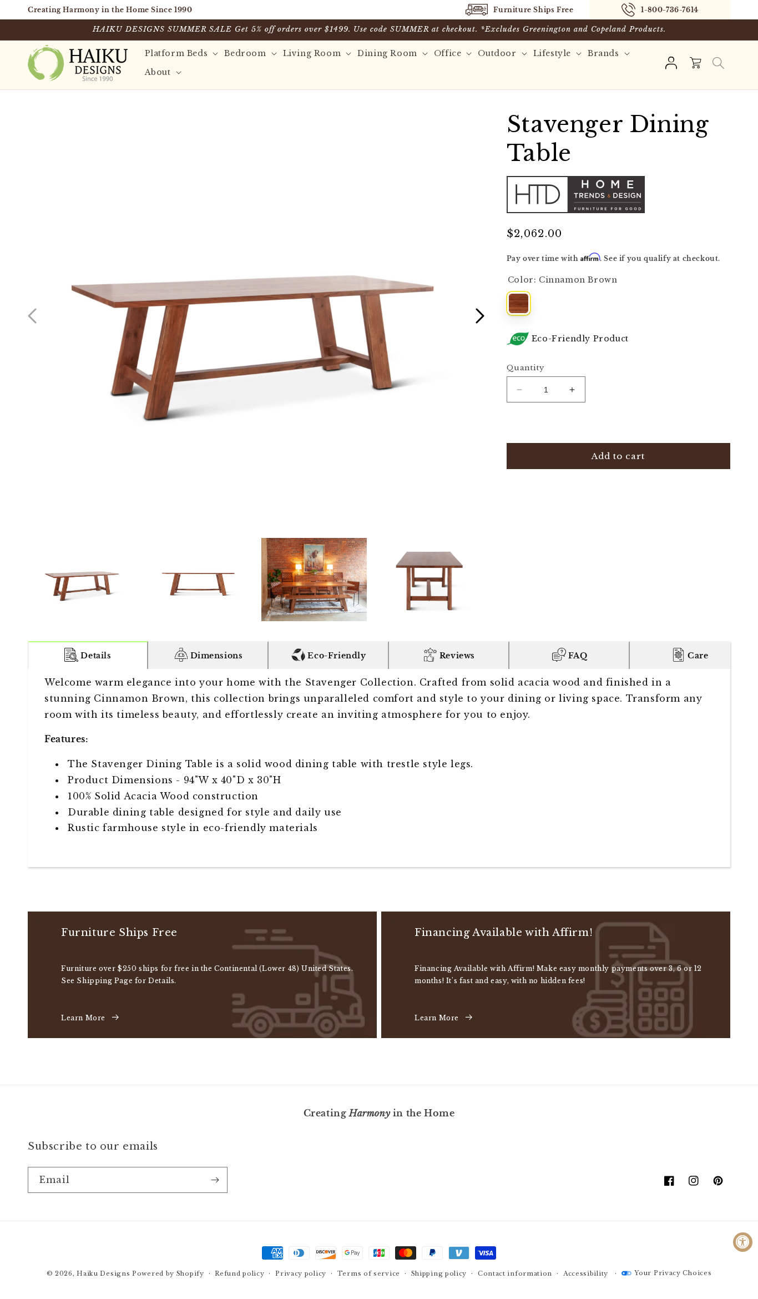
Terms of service (368, 1273)
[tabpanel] (379, 768)
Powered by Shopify (168, 1273)
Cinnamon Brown (518, 303)
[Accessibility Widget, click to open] (742, 1242)
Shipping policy (439, 1273)
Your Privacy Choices (672, 1273)
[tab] (88, 655)
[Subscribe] (215, 1180)
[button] (718, 63)
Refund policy (239, 1273)
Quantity (525, 367)
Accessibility (585, 1273)
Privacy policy (300, 1273)
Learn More (83, 1018)
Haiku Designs (103, 1273)
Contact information (515, 1273)
